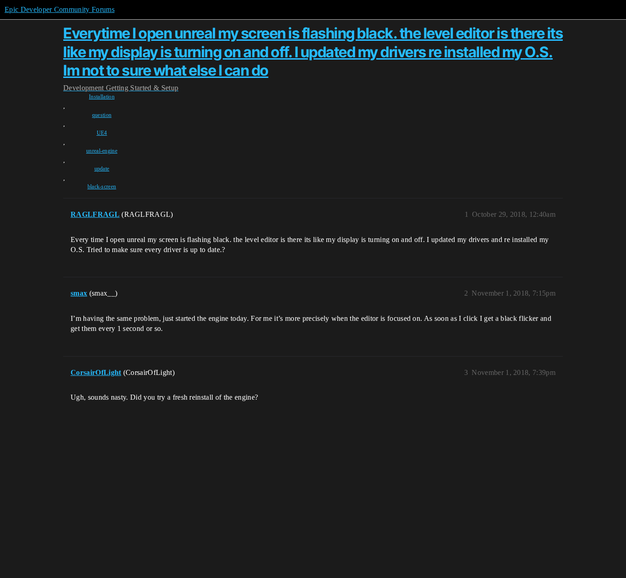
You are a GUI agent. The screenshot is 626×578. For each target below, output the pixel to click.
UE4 (102, 133)
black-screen (102, 186)
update (102, 168)
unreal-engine (101, 151)
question (102, 115)
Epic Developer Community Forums (60, 9)
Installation (102, 97)
